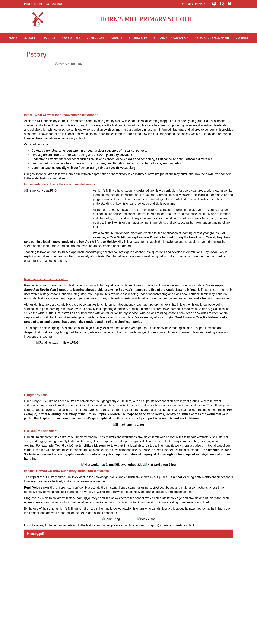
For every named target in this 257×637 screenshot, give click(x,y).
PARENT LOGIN (33, 3)
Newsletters (71, 38)
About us (48, 38)
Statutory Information (171, 38)
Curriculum (95, 38)
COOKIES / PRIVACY (194, 4)
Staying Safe (138, 38)
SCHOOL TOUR (54, 3)
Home (13, 38)
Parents (116, 38)
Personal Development (212, 38)
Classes (29, 38)
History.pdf (35, 534)
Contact (242, 38)
